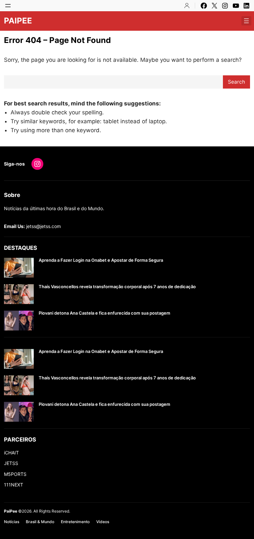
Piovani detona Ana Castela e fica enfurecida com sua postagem (104, 313)
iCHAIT (11, 452)
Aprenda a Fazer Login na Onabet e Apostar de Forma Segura (101, 260)
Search (236, 82)
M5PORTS (15, 474)
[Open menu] (8, 6)
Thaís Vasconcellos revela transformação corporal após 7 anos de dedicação (117, 286)
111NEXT (13, 484)
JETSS (11, 463)
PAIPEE (18, 20)
